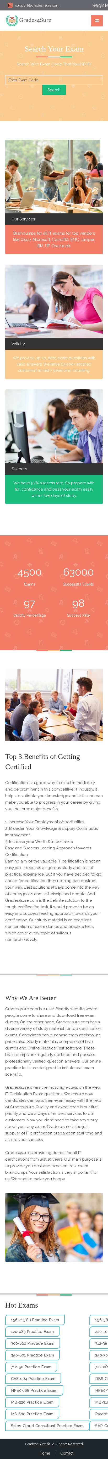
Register (97, 5)
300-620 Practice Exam (32, 1343)
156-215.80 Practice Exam (35, 1320)
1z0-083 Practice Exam (32, 1331)
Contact (66, 1453)
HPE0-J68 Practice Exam (34, 1390)
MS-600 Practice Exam (32, 1414)
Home (45, 1453)
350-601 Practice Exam (32, 1355)
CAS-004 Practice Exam (33, 1378)
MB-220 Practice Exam (32, 1402)
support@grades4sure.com (37, 5)
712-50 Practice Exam (31, 1367)
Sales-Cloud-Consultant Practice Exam (47, 1425)
